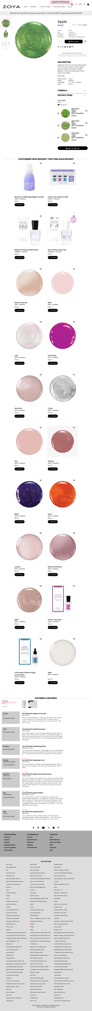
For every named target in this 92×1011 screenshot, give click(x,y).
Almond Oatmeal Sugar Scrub (38, 961)
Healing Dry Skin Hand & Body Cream (40, 941)
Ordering (7, 842)
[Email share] (70, 47)
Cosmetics (33, 995)
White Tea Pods (34, 915)
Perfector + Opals (35, 972)
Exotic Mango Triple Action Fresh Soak (64, 932)
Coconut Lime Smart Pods (37, 884)
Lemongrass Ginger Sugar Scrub (15, 961)
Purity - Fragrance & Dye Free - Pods (40, 918)
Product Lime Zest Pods (12, 918)
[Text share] (72, 47)
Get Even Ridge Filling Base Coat (39, 898)
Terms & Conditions (10, 847)
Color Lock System (35, 867)
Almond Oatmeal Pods (12, 909)
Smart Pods (57, 995)
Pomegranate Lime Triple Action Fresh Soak (40, 935)
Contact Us (7, 837)
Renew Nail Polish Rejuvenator (38, 901)
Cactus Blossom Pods (36, 921)
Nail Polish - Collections (60, 892)
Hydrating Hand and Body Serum (39, 955)
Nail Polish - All (58, 890)
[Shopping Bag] (88, 4)
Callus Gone (9, 1000)
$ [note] (74, 115)
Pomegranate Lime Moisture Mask (39, 969)
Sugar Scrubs (9, 955)
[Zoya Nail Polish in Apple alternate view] (6, 34)
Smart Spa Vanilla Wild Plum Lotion (64, 980)
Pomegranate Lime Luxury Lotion (39, 980)
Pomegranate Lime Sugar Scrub (62, 946)
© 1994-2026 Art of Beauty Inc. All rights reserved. (46, 1006)
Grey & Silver (9, 926)
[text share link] (72, 47)
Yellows (8, 907)
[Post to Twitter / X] (60, 47)
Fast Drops (33, 892)
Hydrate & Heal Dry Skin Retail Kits (63, 921)
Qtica (51, 845)
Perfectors (9, 978)
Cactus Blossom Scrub (36, 958)
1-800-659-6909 (32, 847)
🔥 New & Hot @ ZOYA (60, 941)
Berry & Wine (57, 926)
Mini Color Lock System (60, 904)
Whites (32, 926)
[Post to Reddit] (65, 47)
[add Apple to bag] (85, 41)
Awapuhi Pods (58, 907)
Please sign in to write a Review (9, 703)
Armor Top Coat (34, 895)
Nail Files (8, 989)
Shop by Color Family (12, 901)
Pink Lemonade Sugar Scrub (37, 887)
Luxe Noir (56, 918)
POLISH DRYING (58, 864)
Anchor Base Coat (11, 892)
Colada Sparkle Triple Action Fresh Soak (16, 932)
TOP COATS (9, 864)
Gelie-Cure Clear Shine (36, 963)
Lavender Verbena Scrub (60, 961)
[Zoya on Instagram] (38, 827)
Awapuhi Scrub (10, 958)
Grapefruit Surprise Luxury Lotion (15, 983)
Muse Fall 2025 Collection (13, 878)
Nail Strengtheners (11, 867)
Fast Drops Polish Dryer (60, 895)
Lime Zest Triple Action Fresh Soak (15, 935)
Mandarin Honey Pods (60, 912)
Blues (7, 898)
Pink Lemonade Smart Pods (61, 884)
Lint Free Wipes (10, 992)
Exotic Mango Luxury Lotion (61, 978)
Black (31, 904)
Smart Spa (53, 847)
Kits (7, 870)
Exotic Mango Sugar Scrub (37, 949)
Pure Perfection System (12, 975)
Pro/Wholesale (59, 6)
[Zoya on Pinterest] (58, 827)
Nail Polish (61, 76)
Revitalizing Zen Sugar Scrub (62, 958)
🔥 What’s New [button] (45, 6)
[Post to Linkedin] (67, 47)
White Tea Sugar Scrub (36, 952)
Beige (31, 929)
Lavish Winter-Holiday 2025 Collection (40, 878)
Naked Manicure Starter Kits (14, 998)
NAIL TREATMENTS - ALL (12, 941)
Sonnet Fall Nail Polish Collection (63, 873)
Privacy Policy (8, 850)
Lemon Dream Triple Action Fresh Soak (40, 938)
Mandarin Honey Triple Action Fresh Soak (64, 935)
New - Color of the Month (37, 881)
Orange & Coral (58, 929)
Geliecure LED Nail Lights (37, 978)
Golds (31, 907)
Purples (8, 895)
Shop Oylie (9, 943)
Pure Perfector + (58, 972)
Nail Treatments (58, 989)
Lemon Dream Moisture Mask (14, 972)
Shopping (30, 845)
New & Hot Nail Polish (36, 875)
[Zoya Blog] (53, 827)
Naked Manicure (55, 839)
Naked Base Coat (58, 986)
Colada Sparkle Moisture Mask (14, 966)
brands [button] (33, 6)
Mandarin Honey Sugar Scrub (38, 946)
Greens (56, 901)
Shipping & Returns (10, 845)
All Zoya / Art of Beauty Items (62, 1000)
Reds (7, 890)
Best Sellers (57, 898)
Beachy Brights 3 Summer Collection (64, 878)
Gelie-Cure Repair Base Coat (62, 938)
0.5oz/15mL (66, 32)
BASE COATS (33, 864)
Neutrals (8, 887)
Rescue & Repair (34, 870)
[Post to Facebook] (58, 47)
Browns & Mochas (11, 904)
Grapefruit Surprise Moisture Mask (63, 969)
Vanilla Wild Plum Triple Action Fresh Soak (40, 932)
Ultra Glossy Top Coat (36, 986)
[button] (11, 6)
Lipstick (56, 881)
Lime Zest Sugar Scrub (12, 949)
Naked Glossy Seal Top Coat (38, 992)
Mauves (8, 929)
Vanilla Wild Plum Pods (60, 909)
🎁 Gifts (32, 924)
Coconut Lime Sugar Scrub (13, 884)
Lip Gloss (32, 890)
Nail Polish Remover (35, 989)
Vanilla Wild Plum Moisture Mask (39, 966)
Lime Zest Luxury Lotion (12, 980)
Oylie (51, 850)
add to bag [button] (72, 41)
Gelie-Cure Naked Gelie (60, 955)
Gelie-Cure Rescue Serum (61, 924)
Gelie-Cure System (55, 842)
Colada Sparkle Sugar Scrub (14, 946)
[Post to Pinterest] (62, 47)
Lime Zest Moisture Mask (61, 966)
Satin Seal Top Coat (59, 992)
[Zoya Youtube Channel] (43, 827)
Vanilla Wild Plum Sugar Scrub (62, 943)
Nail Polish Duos (10, 873)
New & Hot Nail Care (59, 875)
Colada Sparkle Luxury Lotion (62, 983)
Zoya (51, 837)
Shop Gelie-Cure (10, 924)
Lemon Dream (10, 952)
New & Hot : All (10, 875)
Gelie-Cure (33, 1000)
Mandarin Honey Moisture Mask (15, 969)
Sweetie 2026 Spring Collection (14, 881)
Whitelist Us (30, 842)
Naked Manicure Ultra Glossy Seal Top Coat (16, 963)
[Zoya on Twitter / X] (48, 827)
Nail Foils (8, 995)
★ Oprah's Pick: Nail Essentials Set (63, 952)
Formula (62, 91)
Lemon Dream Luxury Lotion (38, 983)
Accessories (57, 867)
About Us (29, 837)
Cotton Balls (57, 975)
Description (64, 62)
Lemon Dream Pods (11, 912)
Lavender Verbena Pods (12, 921)
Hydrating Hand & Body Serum (62, 963)
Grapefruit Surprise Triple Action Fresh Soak (16, 938)
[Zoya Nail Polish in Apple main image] (6, 23)
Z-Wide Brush (34, 943)
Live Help (6, 839)
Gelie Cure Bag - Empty (12, 986)
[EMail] (70, 47)
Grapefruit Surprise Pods (13, 915)
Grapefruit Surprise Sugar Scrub (62, 949)
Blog (70, 6)
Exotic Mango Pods (35, 912)
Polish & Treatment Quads (61, 870)
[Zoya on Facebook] (33, 827)
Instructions (65, 95)
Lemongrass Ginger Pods (37, 909)
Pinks (55, 887)
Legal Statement (32, 839)
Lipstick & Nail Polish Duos (37, 873)
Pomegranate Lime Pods (60, 915)
